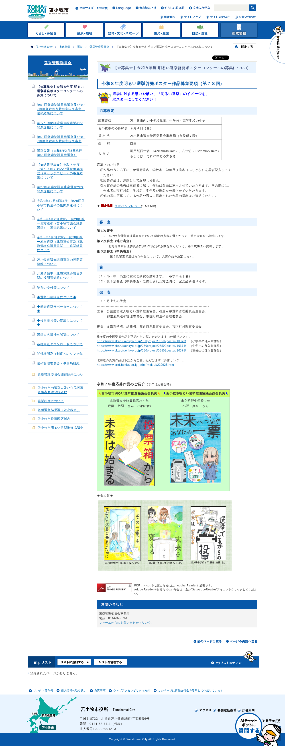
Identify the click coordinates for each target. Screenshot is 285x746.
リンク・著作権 (43, 690)
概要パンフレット (128, 206)
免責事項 (100, 690)
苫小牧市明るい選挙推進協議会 (60, 428)
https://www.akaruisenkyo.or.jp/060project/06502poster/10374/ (143, 345)
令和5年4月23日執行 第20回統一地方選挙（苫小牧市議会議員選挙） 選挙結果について (61, 223)
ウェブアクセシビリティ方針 (131, 690)
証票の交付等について (53, 287)
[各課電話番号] (224, 710)
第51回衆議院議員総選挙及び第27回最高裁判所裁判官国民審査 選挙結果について (61, 109)
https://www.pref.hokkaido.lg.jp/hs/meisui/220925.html (136, 364)
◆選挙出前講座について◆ (56, 297)
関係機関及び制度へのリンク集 (60, 354)
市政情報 (65, 46)
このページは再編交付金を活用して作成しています (190, 690)
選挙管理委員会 (99, 46)
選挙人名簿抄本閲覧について (58, 334)
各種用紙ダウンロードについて (60, 344)
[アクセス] (203, 710)
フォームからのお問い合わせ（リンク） (126, 622)
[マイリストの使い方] (226, 664)
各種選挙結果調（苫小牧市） (59, 410)
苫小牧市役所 (44, 46)
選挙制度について (51, 401)
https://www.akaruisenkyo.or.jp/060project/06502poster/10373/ (141, 341)
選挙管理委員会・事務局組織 (58, 363)
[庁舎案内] (246, 710)
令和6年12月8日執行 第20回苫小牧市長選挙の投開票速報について (61, 205)
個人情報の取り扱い (73, 690)
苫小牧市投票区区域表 (54, 419)
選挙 (80, 46)
